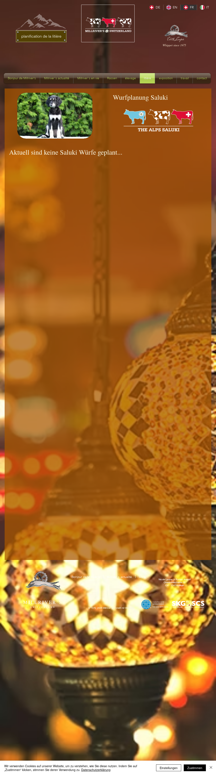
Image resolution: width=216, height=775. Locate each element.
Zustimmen (194, 768)
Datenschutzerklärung (96, 770)
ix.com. (131, 607)
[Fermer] (210, 768)
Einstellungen (169, 768)
